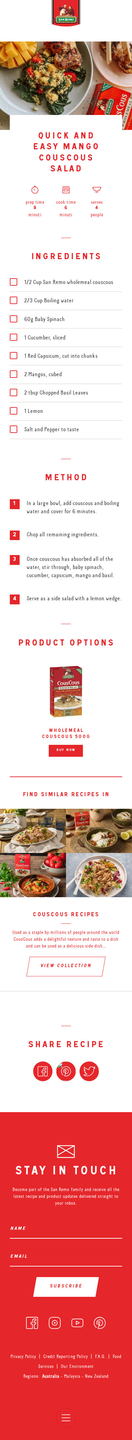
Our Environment (77, 1366)
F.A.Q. (100, 1356)
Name (19, 1229)
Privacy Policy (23, 1356)
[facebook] (32, 1321)
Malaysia (72, 1376)
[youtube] (77, 1321)
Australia (51, 1376)
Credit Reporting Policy (65, 1356)
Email (20, 1256)
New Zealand (97, 1376)
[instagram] (54, 1321)
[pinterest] (99, 1321)
